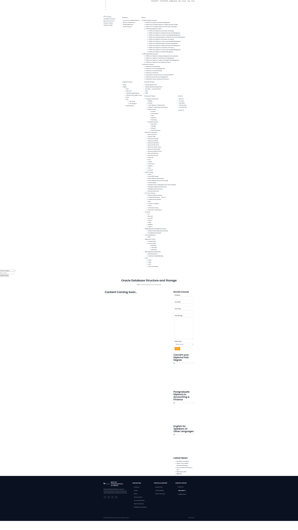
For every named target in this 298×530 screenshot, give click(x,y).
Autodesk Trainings (153, 122)
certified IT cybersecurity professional (157, 107)
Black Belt (153, 245)
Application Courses (150, 239)
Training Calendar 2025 (151, 84)
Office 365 (150, 157)
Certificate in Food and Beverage (153, 70)
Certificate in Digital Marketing (155, 256)
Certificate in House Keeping (152, 66)
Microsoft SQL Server (153, 145)
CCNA (149, 260)
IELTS (127, 97)
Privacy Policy (191, 517)
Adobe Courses (152, 109)
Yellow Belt (154, 247)
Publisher (150, 166)
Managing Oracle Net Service (155, 189)
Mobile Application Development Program (155, 228)
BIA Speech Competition (183, 461)
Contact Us (181, 110)
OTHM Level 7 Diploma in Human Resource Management (159, 58)
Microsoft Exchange (153, 138)
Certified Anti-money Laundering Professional (157, 79)
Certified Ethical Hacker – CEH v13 (157, 197)
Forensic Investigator (153, 203)
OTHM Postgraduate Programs (150, 54)
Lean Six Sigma (152, 243)
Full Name (177, 295)
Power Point (151, 164)
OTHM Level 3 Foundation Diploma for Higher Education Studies (161, 24)
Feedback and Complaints (140, 507)
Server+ (150, 220)
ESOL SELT (129, 91)
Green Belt (154, 249)
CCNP (149, 262)
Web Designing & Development (153, 251)
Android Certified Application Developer (158, 231)
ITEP (127, 99)
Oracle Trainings (149, 172)
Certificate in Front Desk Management (155, 68)
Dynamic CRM (151, 136)
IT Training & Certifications (152, 99)
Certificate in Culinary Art (151, 72)
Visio (149, 168)
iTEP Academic (133, 103)
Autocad (153, 128)
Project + (150, 226)
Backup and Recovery (153, 191)
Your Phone (178, 308)
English (125, 87)
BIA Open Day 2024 (181, 471)
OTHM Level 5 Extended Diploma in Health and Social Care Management (167, 37)
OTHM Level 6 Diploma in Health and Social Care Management (164, 45)
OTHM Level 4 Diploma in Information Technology (161, 31)
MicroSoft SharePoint (153, 143)
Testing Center (182, 105)
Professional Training (149, 96)
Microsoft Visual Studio (154, 149)
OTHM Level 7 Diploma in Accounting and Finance (158, 62)
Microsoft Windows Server (155, 151)
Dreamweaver (154, 113)
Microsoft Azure (152, 134)
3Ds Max (153, 126)
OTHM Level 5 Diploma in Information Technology (161, 39)
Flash (152, 115)
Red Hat (150, 103)
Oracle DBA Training (153, 176)
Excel (149, 159)
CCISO (149, 205)
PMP (149, 237)
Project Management (150, 235)
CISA (146, 91)
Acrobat (153, 111)
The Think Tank (183, 107)
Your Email (178, 302)
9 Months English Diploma (132, 93)
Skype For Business (153, 140)
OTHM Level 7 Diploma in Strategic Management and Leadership (161, 56)
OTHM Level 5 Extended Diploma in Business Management (163, 43)
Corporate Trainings (149, 82)
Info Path (150, 170)
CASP (149, 222)
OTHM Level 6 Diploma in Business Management (161, 52)
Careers (136, 490)
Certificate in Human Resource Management (156, 77)
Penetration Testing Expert (155, 210)
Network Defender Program (155, 195)
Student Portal (158, 487)
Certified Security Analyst (154, 199)
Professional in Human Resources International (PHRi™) (159, 75)
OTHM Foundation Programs (149, 20)
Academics (125, 17)
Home (138, 284)
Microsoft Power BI (153, 155)
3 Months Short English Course (134, 95)
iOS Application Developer (154, 233)
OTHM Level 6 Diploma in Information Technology (161, 47)
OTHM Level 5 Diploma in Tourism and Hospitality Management (165, 41)
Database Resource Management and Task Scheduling (162, 184)
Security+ (150, 218)
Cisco (146, 258)
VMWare (150, 101)
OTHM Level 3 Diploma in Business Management (157, 22)
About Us (180, 96)
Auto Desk (154, 124)
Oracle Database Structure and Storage (158, 180)
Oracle (149, 174)
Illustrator (153, 117)
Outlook (150, 161)
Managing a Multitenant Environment (157, 187)
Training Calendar (159, 490)
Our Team (181, 101)
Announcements (138, 497)
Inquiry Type (178, 341)
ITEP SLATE (132, 101)
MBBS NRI (179, 474)
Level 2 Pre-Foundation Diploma (131, 20)
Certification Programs (148, 64)
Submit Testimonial (138, 503)
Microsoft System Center (154, 147)
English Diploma (130, 105)
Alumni (135, 493)
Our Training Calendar (139, 500)
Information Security (153, 207)
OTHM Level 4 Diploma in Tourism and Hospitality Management (165, 35)
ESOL (127, 89)
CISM (146, 93)
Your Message (179, 315)
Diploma (144, 17)
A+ (149, 214)
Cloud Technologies (153, 266)
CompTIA (147, 212)
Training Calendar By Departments (153, 87)
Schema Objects (152, 182)
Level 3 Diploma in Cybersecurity (156, 105)
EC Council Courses (150, 193)
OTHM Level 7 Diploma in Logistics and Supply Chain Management (162, 60)
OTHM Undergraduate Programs (153, 28)
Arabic (124, 84)
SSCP (149, 201)
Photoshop (154, 120)
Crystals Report (152, 241)
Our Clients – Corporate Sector (153, 89)
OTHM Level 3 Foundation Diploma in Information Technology (161, 26)
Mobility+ (150, 224)
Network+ (150, 216)
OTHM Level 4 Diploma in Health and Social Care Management (164, 33)
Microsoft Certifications (151, 132)
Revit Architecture (155, 130)
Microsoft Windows (153, 153)
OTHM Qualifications (128, 24)
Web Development (152, 254)
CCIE (149, 264)
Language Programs (127, 82)
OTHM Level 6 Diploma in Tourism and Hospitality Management (165, 49)
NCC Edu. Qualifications (129, 22)
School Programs (127, 26)
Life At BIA (181, 103)
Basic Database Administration (156, 178)
